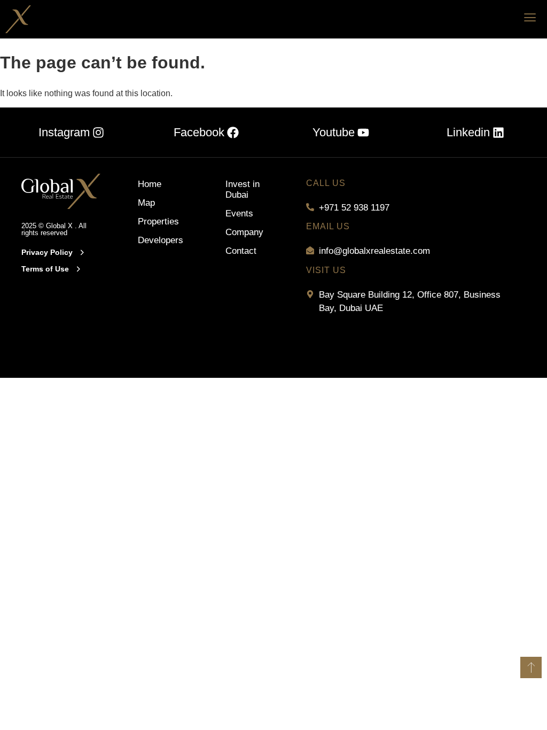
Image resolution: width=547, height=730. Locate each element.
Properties (158, 221)
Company (244, 232)
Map (146, 203)
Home (149, 184)
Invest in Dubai (242, 189)
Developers (160, 240)
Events (239, 213)
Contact (240, 251)
